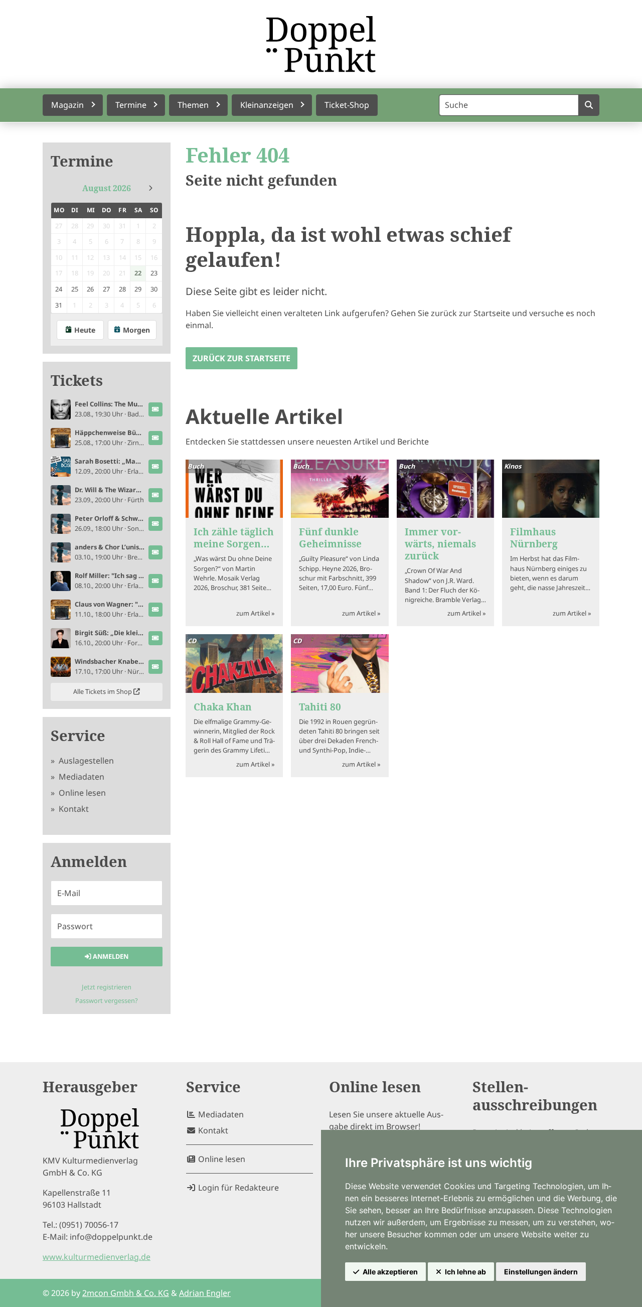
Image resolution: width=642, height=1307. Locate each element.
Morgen (136, 330)
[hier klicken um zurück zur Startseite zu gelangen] (321, 44)
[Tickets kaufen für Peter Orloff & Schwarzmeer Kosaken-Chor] (155, 524)
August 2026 (106, 188)
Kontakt (73, 808)
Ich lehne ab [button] (465, 1271)
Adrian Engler (205, 1292)
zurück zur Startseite (241, 358)
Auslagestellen (85, 760)
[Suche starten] (588, 105)
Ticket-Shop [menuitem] (347, 104)
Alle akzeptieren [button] (390, 1271)
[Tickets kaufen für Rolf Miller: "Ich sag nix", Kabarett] (155, 581)
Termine (82, 161)
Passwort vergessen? (106, 1000)
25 (74, 289)
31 (58, 305)
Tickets (77, 380)
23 (153, 272)
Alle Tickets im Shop (103, 691)
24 (58, 289)
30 (153, 289)
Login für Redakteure (237, 1187)
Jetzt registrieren (106, 986)
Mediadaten (80, 776)
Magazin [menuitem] (67, 104)
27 (106, 289)
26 (90, 289)
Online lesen (81, 792)
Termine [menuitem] (130, 104)
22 (137, 272)
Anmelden (109, 956)
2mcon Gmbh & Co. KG (125, 1292)
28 (122, 289)
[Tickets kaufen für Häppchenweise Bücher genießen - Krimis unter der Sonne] (155, 438)
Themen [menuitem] (193, 104)
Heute (84, 330)
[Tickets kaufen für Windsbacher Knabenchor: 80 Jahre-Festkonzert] (155, 667)
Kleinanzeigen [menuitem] (266, 104)
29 (137, 289)
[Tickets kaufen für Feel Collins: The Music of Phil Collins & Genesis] (155, 409)
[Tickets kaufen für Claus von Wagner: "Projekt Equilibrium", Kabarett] (155, 610)
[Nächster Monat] (150, 188)
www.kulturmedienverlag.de (96, 1256)
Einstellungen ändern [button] (541, 1271)
